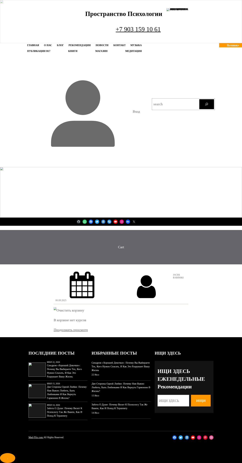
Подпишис (232, 45)
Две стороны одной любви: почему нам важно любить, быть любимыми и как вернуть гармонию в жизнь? (67, 392)
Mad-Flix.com (36, 437)
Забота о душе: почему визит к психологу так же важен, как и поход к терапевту (64, 412)
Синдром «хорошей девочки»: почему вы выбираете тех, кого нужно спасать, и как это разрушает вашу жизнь (64, 371)
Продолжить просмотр (71, 330)
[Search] (206, 104)
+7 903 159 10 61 (138, 29)
